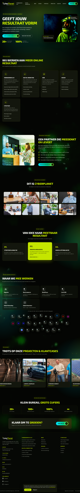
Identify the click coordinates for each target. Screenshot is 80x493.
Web (35, 3)
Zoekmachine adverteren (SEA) (10, 94)
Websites (44, 86)
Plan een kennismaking (46, 164)
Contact (64, 3)
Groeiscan (73, 3)
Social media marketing (27, 86)
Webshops (44, 89)
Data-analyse (6, 116)
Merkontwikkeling (64, 89)
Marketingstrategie (8, 113)
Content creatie (26, 89)
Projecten (53, 3)
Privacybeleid (77, 490)
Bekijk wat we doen (26, 35)
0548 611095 (5, 455)
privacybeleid (52, 487)
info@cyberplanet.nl (6, 459)
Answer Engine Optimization (28, 441)
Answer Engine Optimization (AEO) (10, 89)
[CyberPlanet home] (8, 3)
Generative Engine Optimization (28, 439)
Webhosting (44, 91)
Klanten (59, 3)
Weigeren (35, 489)
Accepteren (27, 489)
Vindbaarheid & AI (20, 3)
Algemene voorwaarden (69, 490)
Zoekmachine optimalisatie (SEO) (10, 91)
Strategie (46, 3)
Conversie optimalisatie (27, 91)
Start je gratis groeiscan (11, 36)
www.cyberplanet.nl (6, 464)
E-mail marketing (26, 94)
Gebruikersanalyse (7, 118)
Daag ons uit (62, 423)
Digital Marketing (29, 3)
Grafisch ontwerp (64, 86)
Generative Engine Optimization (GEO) (11, 86)
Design (40, 3)
